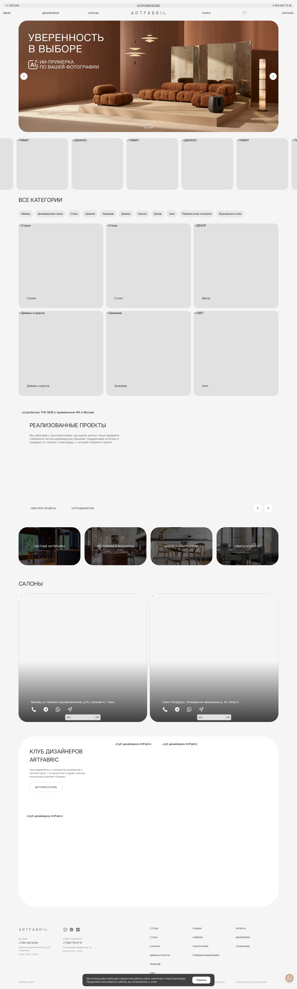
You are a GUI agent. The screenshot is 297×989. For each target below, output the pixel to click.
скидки (197, 928)
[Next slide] (273, 76)
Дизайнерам (243, 937)
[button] (146, 126)
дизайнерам (50, 13)
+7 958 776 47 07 (72, 942)
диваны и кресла (160, 955)
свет (152, 973)
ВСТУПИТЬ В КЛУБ (46, 787)
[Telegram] (46, 709)
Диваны (125, 213)
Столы (74, 213)
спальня (155, 946)
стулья (154, 928)
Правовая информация (206, 955)
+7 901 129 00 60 (28, 942)
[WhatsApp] (58, 709)
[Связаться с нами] (289, 978)
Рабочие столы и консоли (196, 213)
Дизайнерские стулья (50, 213)
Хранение (108, 213)
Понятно (201, 980)
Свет (172, 213)
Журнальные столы (230, 213)
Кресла (142, 213)
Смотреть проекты (43, 508)
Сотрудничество (148, 5)
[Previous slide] (24, 76)
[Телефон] (34, 709)
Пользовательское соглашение (251, 982)
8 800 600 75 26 (282, 5)
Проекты (241, 928)
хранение (155, 964)
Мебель (25, 213)
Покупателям (200, 946)
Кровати (90, 213)
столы (154, 937)
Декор (158, 213)
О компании (243, 946)
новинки (198, 937)
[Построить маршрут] (70, 709)
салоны (93, 13)
